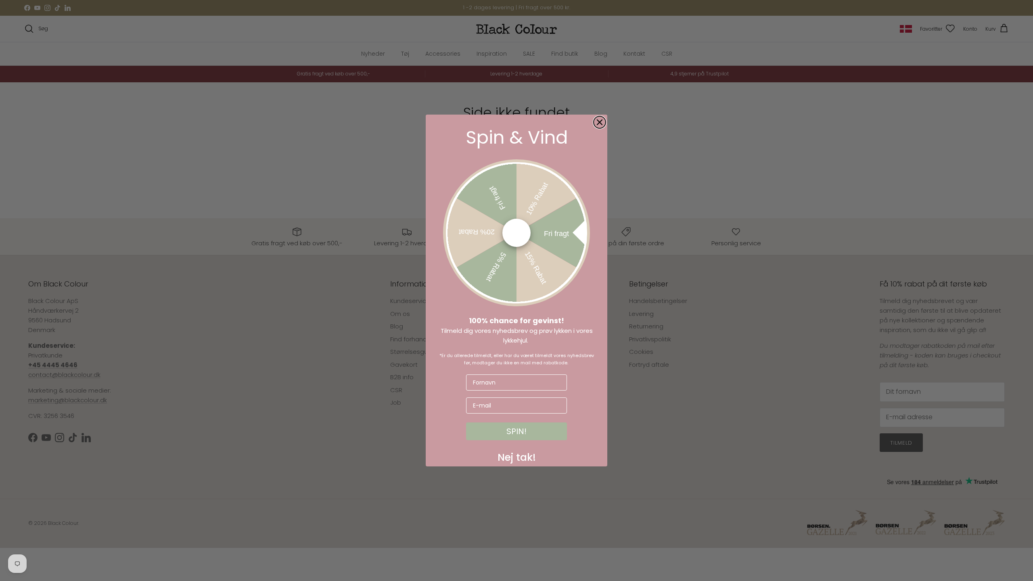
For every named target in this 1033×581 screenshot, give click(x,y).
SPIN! (516, 431)
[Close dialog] (600, 122)
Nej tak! (517, 455)
